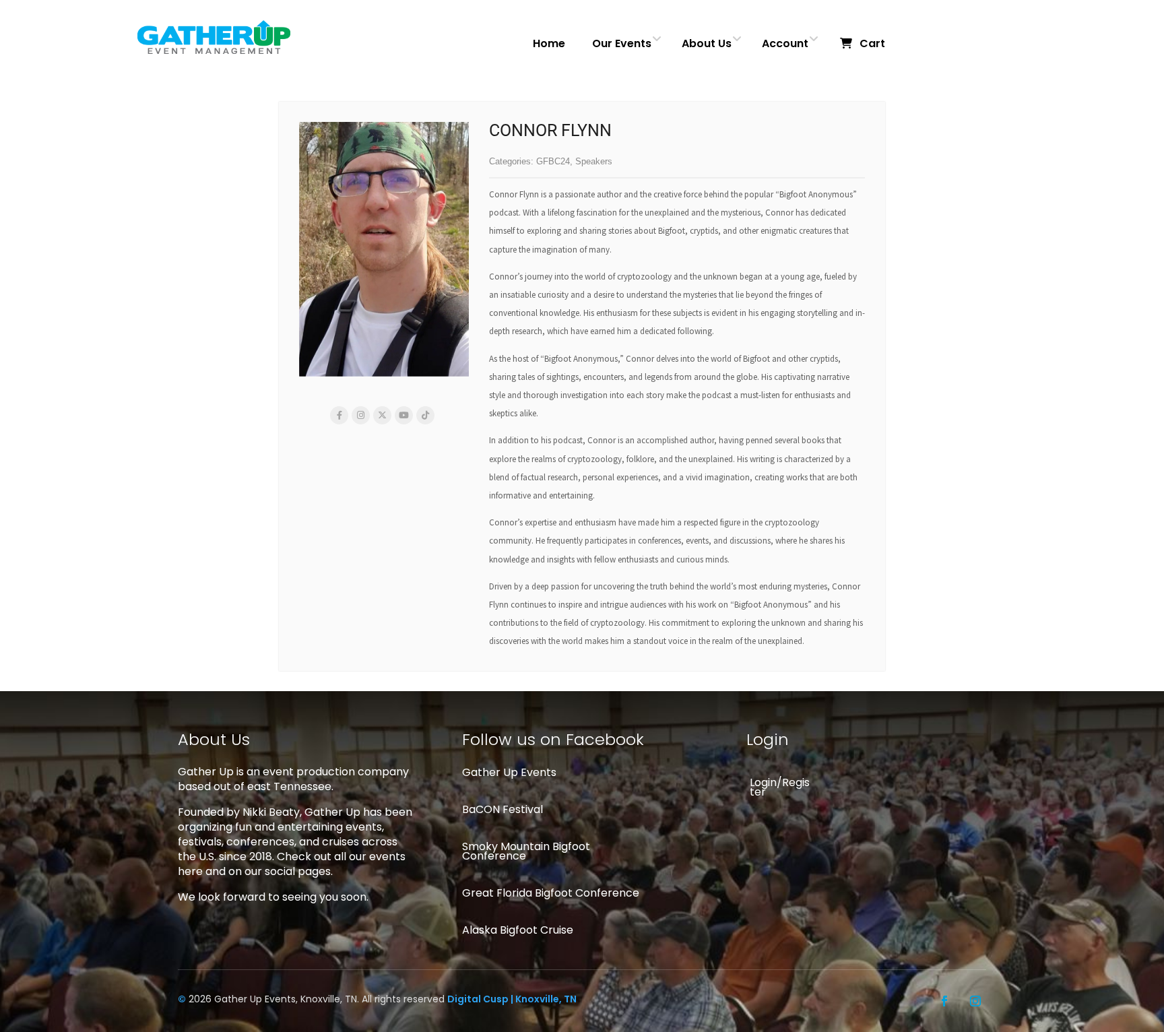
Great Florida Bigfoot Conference (550, 893)
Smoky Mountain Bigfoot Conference (526, 851)
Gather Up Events (509, 772)
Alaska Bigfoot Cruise (517, 930)
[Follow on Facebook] (944, 1001)
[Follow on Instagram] (975, 1001)
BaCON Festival (502, 809)
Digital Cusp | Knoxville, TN (512, 999)
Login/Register (780, 787)
